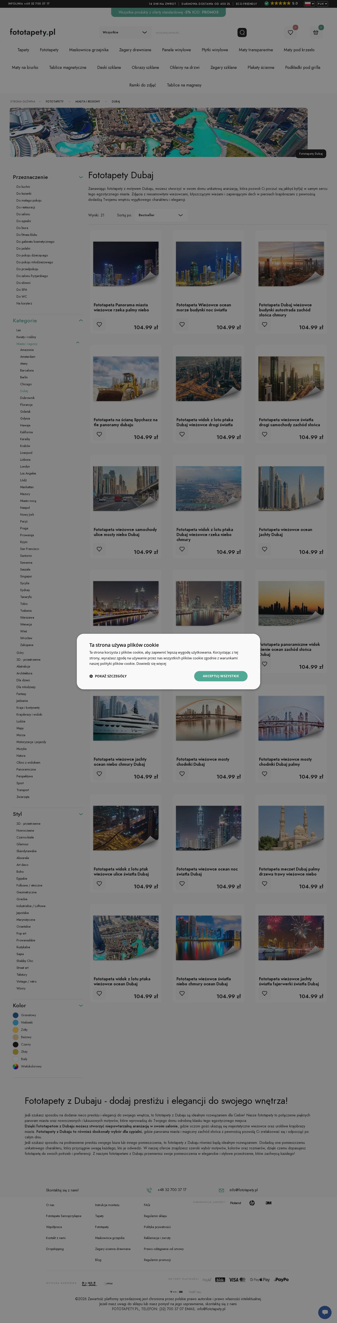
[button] (108, 676)
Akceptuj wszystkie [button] (221, 676)
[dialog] (168, 661)
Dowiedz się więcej (151, 663)
